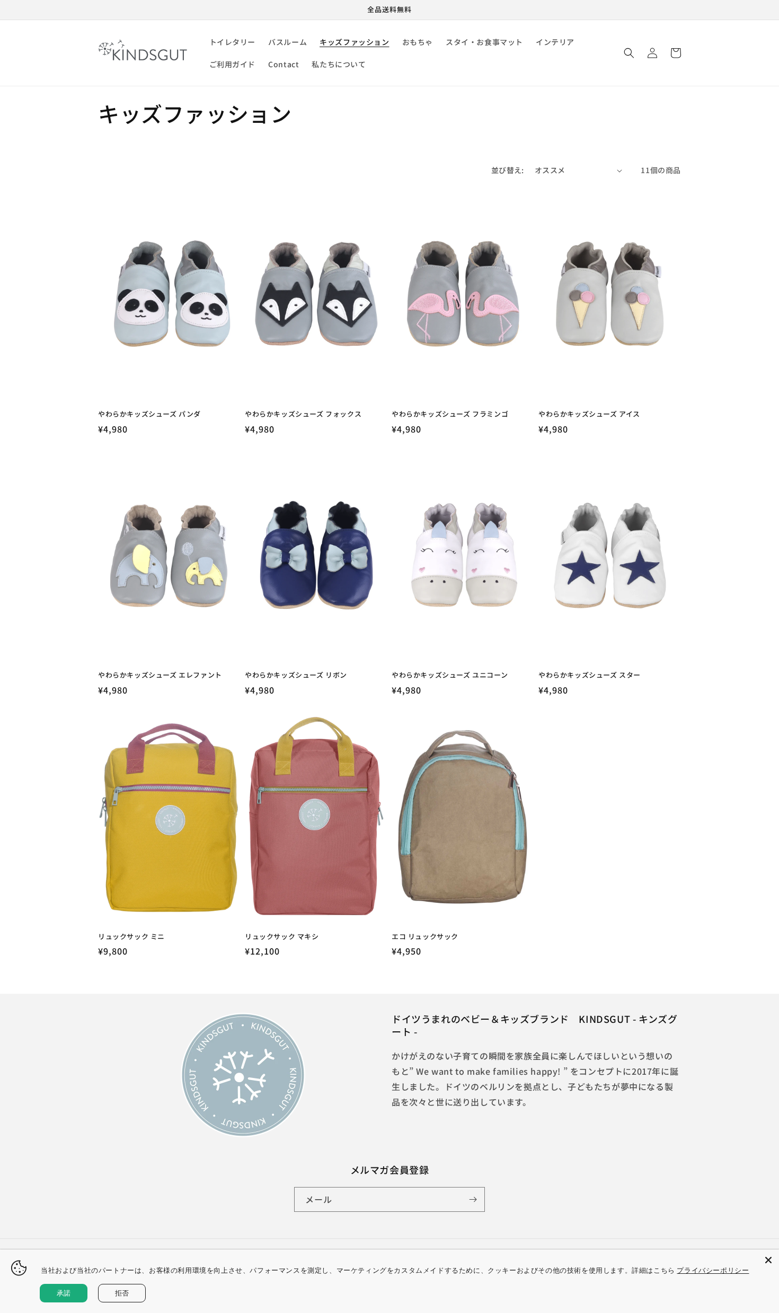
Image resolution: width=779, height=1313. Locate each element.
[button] (629, 53)
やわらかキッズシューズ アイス (589, 414)
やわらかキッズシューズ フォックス (303, 414)
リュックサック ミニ (131, 936)
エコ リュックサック (425, 936)
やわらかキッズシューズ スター (589, 675)
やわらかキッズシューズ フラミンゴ (450, 414)
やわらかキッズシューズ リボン (296, 675)
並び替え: (507, 170)
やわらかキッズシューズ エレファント (160, 675)
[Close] (768, 1260)
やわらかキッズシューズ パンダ (149, 414)
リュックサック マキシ (282, 936)
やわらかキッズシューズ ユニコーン (450, 675)
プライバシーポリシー (713, 1270)
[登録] (472, 1199)
